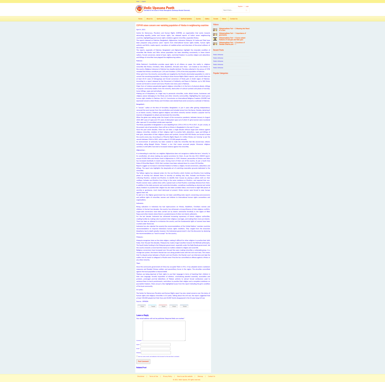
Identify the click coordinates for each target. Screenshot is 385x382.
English (144, 1)
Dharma (174, 19)
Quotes (198, 19)
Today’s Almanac (218, 54)
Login (247, 6)
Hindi (137, 1)
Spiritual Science (162, 19)
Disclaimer (140, 376)
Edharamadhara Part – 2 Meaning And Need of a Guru (234, 29)
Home (140, 19)
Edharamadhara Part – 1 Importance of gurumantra (232, 34)
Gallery (207, 19)
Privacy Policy (167, 376)
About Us (149, 19)
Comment (139, 340)
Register (240, 6)
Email (138, 348)
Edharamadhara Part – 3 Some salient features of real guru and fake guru (232, 39)
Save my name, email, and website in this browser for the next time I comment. (158, 356)
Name (138, 344)
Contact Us (234, 19)
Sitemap (200, 376)
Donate (215, 19)
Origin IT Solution (206, 380)
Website (138, 352)
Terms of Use (153, 376)
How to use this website (184, 376)
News (224, 19)
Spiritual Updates (186, 19)
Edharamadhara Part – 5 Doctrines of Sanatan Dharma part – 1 (232, 43)
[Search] (246, 10)
